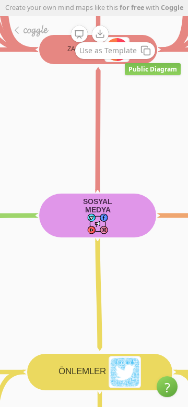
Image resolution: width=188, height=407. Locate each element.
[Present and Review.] (79, 34)
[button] (167, 386)
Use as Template (108, 50)
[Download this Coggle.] (100, 34)
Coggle (172, 7)
